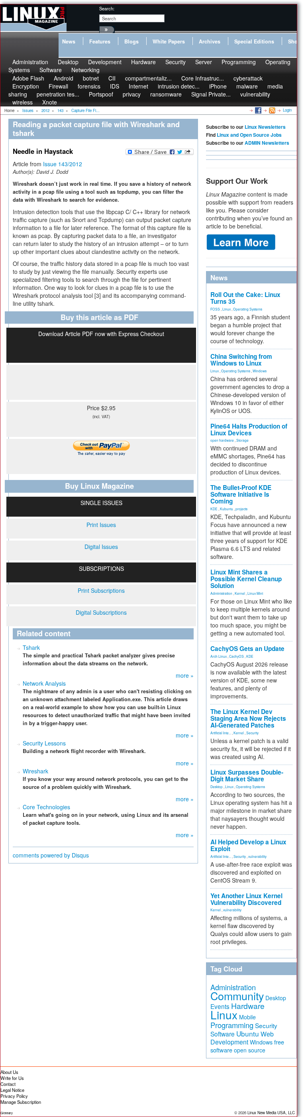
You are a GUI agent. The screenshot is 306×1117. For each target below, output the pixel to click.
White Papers (169, 41)
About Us (9, 1072)
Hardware (143, 62)
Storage (242, 440)
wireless (22, 102)
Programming (239, 62)
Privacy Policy (14, 1096)
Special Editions (254, 41)
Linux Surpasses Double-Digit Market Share (246, 775)
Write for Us (12, 1078)
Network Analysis (44, 683)
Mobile (247, 1017)
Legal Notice (12, 1090)
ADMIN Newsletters (267, 142)
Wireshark (35, 771)
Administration (221, 593)
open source (249, 1050)
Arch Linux (218, 656)
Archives (209, 41)
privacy (132, 94)
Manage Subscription (20, 1102)
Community (237, 995)
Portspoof (101, 94)
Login (287, 110)
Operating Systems (247, 309)
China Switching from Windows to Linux (241, 360)
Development (105, 62)
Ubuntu (247, 1033)
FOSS (215, 309)
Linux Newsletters (265, 126)
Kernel (240, 593)
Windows (260, 370)
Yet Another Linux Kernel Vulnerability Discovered (246, 899)
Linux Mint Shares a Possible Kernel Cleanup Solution (246, 579)
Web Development (242, 1037)
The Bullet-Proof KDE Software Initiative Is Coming (240, 494)
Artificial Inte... (220, 732)
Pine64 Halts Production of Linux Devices (248, 429)
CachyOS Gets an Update (247, 648)
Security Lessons (44, 743)
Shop (294, 41)
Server (203, 62)
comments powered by (51, 855)
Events (220, 1006)
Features (99, 41)
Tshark (31, 647)
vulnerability (255, 94)
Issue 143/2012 (62, 164)
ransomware (166, 94)
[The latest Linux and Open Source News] (271, 110)
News (68, 41)
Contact (8, 1084)
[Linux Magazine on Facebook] (257, 110)
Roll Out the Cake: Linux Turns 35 (245, 298)
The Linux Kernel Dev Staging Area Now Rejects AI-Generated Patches (248, 718)
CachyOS (236, 656)
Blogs (131, 41)
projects (241, 508)
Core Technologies (46, 807)
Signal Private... (211, 94)
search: (106, 8)
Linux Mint (255, 593)
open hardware (222, 440)
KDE (214, 508)
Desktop (216, 786)
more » (185, 675)
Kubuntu (226, 508)
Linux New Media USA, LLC (271, 1112)
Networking (85, 70)
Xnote (49, 102)
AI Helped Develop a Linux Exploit (248, 845)
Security (175, 62)
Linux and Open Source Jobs (249, 134)
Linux (226, 309)
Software (50, 70)
